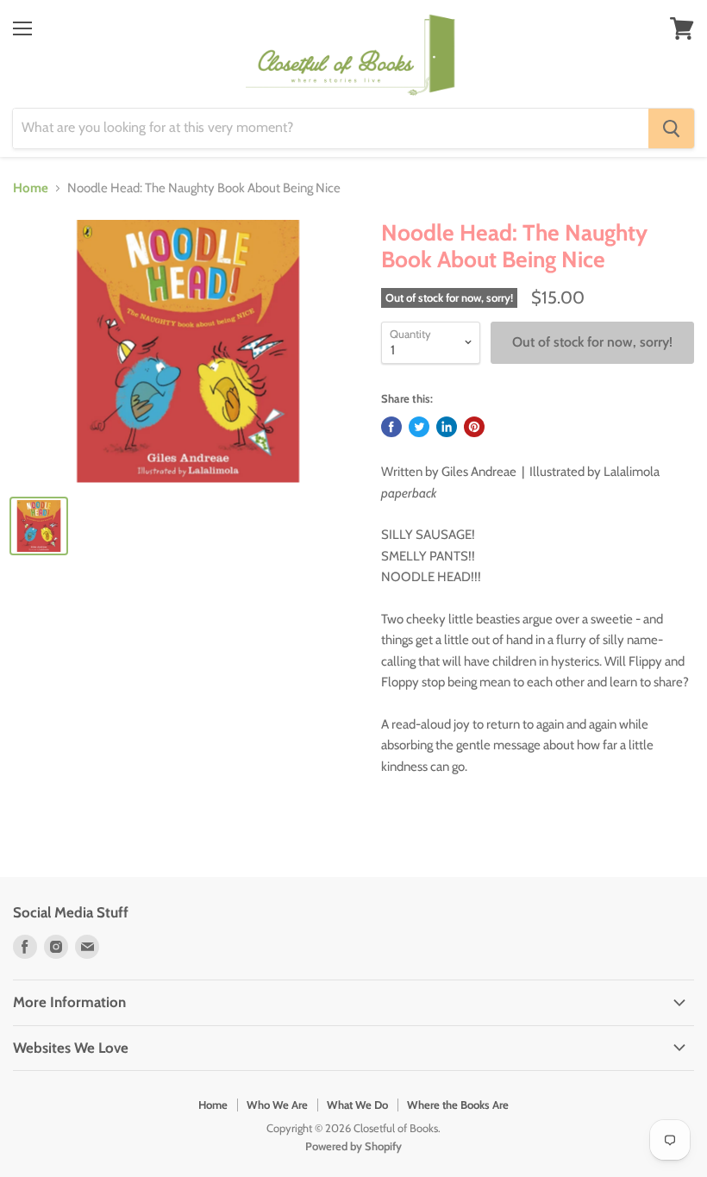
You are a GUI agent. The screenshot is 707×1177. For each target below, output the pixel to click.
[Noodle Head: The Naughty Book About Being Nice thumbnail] (38, 526)
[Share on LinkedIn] (446, 426)
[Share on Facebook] (391, 426)
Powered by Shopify (353, 1146)
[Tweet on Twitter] (419, 426)
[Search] (671, 128)
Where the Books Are (458, 1104)
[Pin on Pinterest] (474, 426)
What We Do (357, 1104)
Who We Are (277, 1104)
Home (30, 188)
